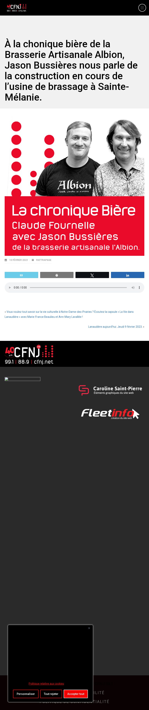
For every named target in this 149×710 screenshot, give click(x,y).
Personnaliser (26, 693)
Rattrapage (43, 260)
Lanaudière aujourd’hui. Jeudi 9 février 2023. (115, 326)
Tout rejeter (51, 693)
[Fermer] (89, 628)
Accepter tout (75, 693)
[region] (50, 663)
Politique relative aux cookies (46, 683)
